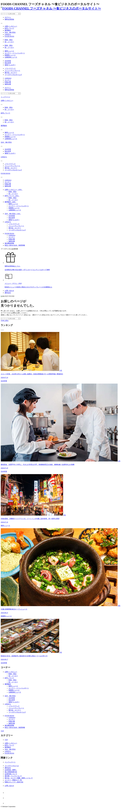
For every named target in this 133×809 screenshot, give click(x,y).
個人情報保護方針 (11, 772)
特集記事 (8, 82)
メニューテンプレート (12, 70)
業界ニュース (9, 51)
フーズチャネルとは (12, 766)
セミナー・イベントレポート (15, 53)
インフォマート (10, 762)
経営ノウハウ (5, 113)
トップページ (5, 97)
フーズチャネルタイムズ (13, 74)
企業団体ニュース (11, 57)
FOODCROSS (5, 173)
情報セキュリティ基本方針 (14, 782)
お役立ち (4, 157)
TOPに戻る (4, 320)
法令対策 (8, 61)
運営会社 (8, 293)
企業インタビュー (7, 100)
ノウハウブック (10, 68)
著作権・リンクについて (13, 776)
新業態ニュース (10, 55)
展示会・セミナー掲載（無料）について (19, 778)
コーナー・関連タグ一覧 (13, 780)
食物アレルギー (10, 65)
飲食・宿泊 (8, 40)
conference (8, 78)
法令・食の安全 (6, 142)
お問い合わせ (9, 290)
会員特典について (11, 774)
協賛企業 (8, 84)
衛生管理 (8, 63)
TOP (6, 740)
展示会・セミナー (11, 72)
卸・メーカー (9, 42)
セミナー (8, 80)
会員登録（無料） (11, 770)
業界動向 (4, 125)
